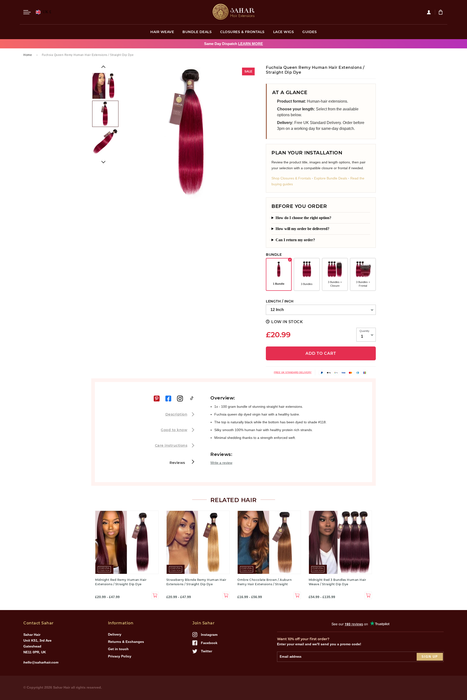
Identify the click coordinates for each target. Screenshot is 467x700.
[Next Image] (103, 161)
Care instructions (171, 445)
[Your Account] (430, 12)
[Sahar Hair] (233, 12)
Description (176, 414)
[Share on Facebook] (168, 398)
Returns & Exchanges (126, 642)
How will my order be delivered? (302, 229)
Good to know (174, 430)
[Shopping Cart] (441, 12)
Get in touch (118, 649)
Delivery (114, 634)
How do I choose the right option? (303, 218)
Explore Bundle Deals (330, 178)
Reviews (178, 463)
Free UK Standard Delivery (293, 372)
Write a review (221, 463)
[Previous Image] (103, 67)
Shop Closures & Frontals (291, 178)
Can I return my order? (295, 240)
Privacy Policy (119, 656)
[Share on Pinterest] (157, 398)
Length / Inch (280, 301)
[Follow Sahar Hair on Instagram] (180, 398)
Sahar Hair (61, 687)
